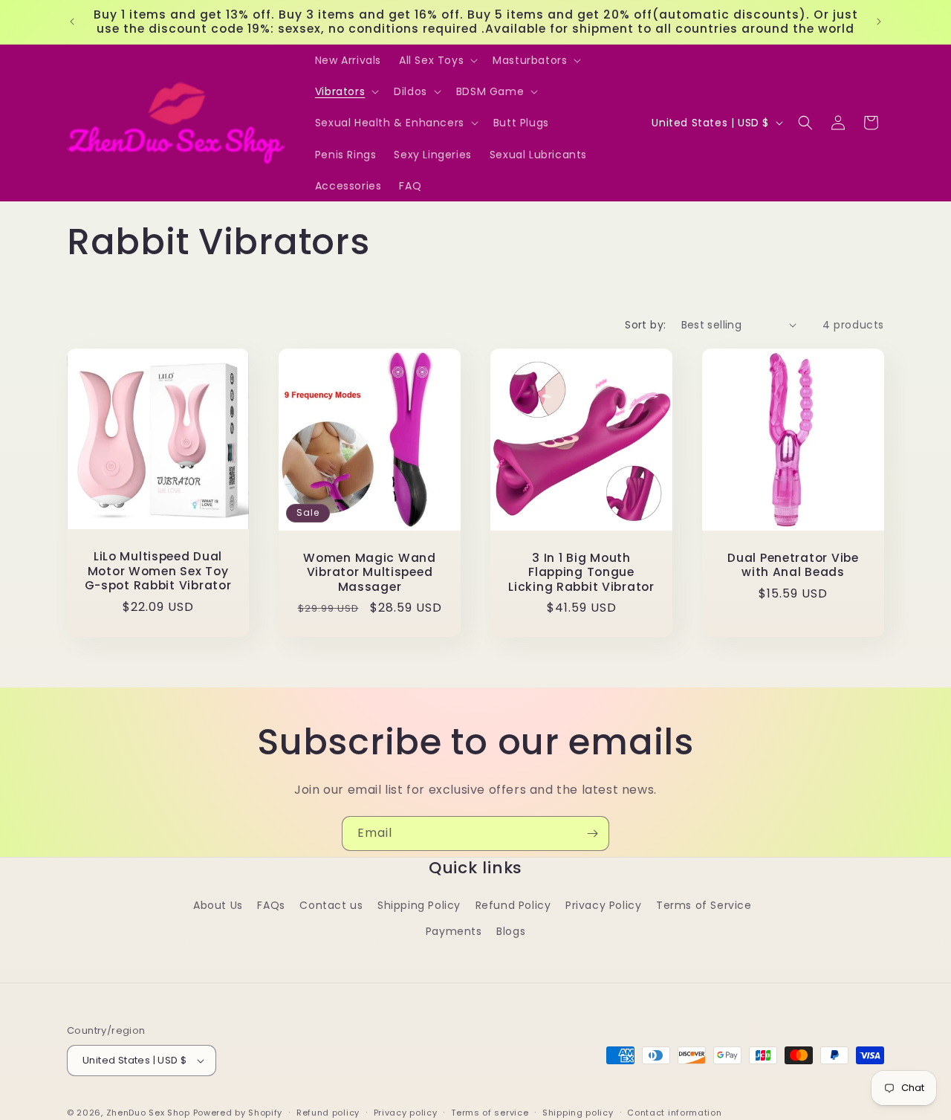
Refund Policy (513, 905)
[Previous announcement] (72, 21)
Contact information (674, 1113)
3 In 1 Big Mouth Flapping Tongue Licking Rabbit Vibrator (581, 572)
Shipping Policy (419, 905)
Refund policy (328, 1113)
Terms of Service (704, 905)
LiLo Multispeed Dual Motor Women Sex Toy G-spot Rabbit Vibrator (158, 570)
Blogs (510, 931)
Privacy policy (406, 1113)
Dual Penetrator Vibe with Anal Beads (792, 565)
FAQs (271, 905)
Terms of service (489, 1113)
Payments (454, 931)
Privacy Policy (603, 905)
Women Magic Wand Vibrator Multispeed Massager (369, 572)
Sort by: (645, 324)
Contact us (331, 905)
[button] (437, 60)
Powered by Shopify (238, 1113)
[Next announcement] (879, 21)
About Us (218, 905)
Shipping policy (578, 1113)
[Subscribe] (592, 833)
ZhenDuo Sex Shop (148, 1113)
